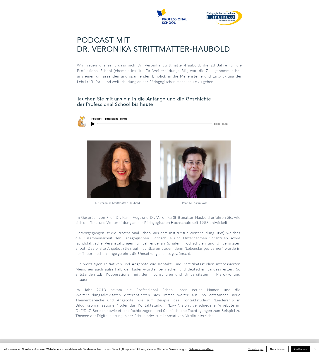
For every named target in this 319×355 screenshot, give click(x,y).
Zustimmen (300, 349)
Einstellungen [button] (255, 349)
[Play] (93, 124)
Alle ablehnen (277, 349)
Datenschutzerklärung (202, 349)
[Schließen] (314, 349)
